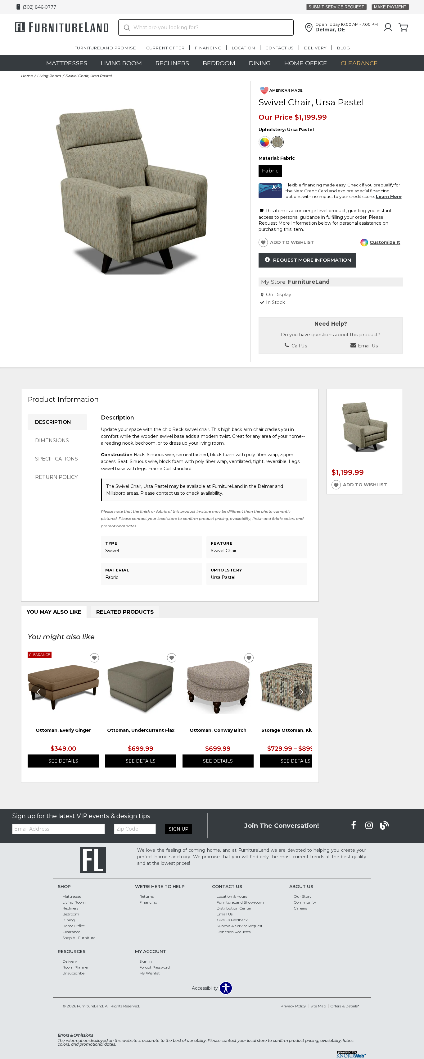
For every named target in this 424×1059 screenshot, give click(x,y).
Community (305, 902)
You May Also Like (54, 612)
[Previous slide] (38, 692)
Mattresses (66, 63)
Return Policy (56, 477)
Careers (300, 908)
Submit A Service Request (240, 926)
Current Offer (165, 47)
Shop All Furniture (78, 937)
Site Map (318, 1006)
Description (53, 422)
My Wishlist (149, 973)
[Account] (388, 27)
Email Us (224, 914)
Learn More (389, 196)
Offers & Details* (344, 1006)
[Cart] (403, 27)
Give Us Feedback (232, 920)
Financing (208, 47)
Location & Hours (232, 896)
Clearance (359, 63)
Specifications (56, 459)
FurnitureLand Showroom (240, 902)
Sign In (145, 961)
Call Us (298, 346)
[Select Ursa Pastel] (277, 142)
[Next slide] (301, 692)
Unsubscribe (73, 973)
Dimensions (52, 440)
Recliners (172, 63)
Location (243, 47)
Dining (260, 63)
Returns (146, 896)
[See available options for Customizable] (265, 142)
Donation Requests (233, 931)
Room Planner (75, 967)
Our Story (303, 896)
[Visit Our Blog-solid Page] (385, 825)
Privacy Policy (293, 1006)
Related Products (125, 612)
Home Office (305, 63)
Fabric (270, 170)
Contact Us (279, 47)
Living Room (121, 63)
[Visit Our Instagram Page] (369, 825)
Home (27, 75)
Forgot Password (154, 967)
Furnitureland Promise (105, 47)
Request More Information (312, 260)
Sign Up (178, 829)
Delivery (315, 47)
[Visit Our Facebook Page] (354, 825)
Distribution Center (234, 908)
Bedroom (219, 63)
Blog (343, 47)
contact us (168, 493)
